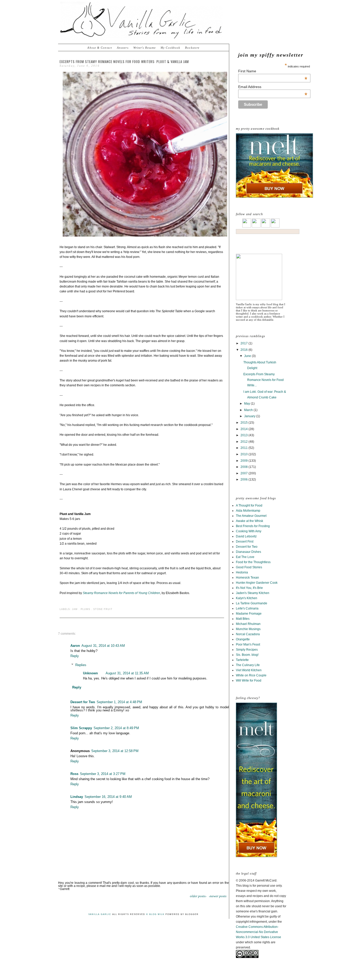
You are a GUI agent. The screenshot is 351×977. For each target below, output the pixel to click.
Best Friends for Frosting (253, 526)
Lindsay (76, 797)
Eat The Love (245, 557)
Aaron (75, 646)
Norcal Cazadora (248, 634)
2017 (244, 343)
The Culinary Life (248, 665)
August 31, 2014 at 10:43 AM (103, 646)
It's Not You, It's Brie (249, 588)
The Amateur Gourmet (251, 516)
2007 (244, 473)
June (248, 356)
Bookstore (192, 47)
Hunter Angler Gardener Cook (257, 583)
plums (85, 609)
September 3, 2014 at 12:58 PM (114, 751)
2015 (244, 422)
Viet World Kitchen (249, 670)
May (247, 403)
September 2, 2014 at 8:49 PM (116, 728)
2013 (244, 435)
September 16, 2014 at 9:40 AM (108, 797)
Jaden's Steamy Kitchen (252, 593)
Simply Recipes (247, 649)
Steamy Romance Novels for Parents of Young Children (121, 593)
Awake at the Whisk (249, 521)
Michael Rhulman (248, 624)
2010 (244, 454)
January (250, 416)
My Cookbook (170, 47)
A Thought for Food (249, 505)
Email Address (272, 87)
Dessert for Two (246, 546)
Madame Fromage (249, 613)
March (249, 410)
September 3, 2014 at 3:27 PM (102, 774)
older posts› (198, 896)
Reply (74, 656)
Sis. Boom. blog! (247, 655)
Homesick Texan (247, 577)
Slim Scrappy (81, 728)
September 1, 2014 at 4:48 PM (119, 702)
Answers (122, 47)
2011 (244, 448)
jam (75, 609)
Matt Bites (243, 619)
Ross (74, 774)
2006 (244, 479)
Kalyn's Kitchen (246, 598)
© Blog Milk (155, 914)
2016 (244, 350)
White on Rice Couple (251, 675)
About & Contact (99, 47)
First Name (272, 71)
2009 (244, 461)
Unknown (90, 673)
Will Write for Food (248, 680)
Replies (80, 665)
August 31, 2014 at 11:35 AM (127, 673)
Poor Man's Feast (248, 644)
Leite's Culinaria (247, 608)
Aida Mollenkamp (248, 510)
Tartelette (242, 660)
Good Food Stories (249, 567)
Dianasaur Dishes (248, 552)
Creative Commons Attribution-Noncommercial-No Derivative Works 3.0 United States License (258, 932)
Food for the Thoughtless (253, 562)
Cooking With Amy (248, 531)
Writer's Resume (144, 47)
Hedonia (242, 572)
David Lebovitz (246, 536)
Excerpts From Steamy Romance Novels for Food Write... (263, 379)
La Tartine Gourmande (251, 603)
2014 (244, 429)
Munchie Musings (248, 629)
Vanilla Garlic (99, 914)
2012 (244, 441)
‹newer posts (217, 896)
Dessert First (244, 541)
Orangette (243, 639)
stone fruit (103, 609)
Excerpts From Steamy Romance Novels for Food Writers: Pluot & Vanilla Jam (124, 61)
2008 (244, 467)
